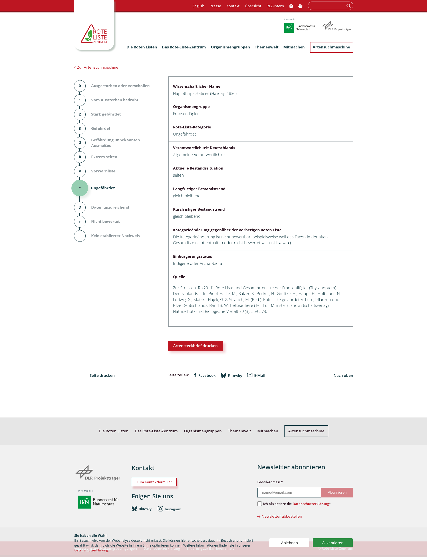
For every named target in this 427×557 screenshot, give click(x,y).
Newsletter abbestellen (282, 516)
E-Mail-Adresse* (270, 482)
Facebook (207, 375)
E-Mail (259, 375)
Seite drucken (102, 375)
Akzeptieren (332, 542)
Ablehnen (289, 542)
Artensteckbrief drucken (195, 345)
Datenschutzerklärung (91, 550)
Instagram (173, 509)
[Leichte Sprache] (291, 6)
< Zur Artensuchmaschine (96, 67)
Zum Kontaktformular (154, 482)
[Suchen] (349, 6)
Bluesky (235, 375)
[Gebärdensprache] (300, 6)
